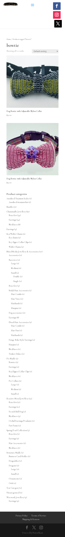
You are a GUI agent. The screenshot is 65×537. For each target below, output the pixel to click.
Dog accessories (15, 313)
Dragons (12, 465)
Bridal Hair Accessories (19, 290)
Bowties (12, 362)
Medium (14, 268)
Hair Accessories (16, 443)
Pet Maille (10, 358)
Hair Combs (16, 294)
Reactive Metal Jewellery (17, 398)
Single (16, 281)
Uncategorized (12, 492)
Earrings (12, 220)
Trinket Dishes (15, 354)
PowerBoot (38, 533)
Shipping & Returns (30, 519)
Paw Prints (13, 425)
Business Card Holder (18, 456)
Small (13, 273)
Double (16, 276)
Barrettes (13, 260)
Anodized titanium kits (18, 202)
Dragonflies (14, 461)
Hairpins (14, 308)
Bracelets (13, 215)
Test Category (12, 488)
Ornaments (14, 478)
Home (8, 39)
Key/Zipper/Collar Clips (19, 371)
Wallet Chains (15, 247)
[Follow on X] (58, 24)
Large (13, 263)
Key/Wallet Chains (14, 234)
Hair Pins (15, 330)
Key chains (13, 237)
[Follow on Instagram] (57, 15)
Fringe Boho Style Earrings (20, 340)
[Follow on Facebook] (57, 6)
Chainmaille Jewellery (16, 211)
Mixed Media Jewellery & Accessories (22, 251)
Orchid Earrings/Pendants (20, 421)
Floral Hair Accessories (19, 322)
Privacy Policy (22, 515)
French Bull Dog (16, 411)
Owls (11, 483)
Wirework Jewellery (15, 497)
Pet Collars (14, 381)
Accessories (14, 255)
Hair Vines (15, 299)
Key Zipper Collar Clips (19, 242)
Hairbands (15, 303)
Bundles (9, 207)
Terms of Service (38, 515)
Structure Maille (13, 452)
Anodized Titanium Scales (17, 198)
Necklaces (13, 224)
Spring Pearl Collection (16, 430)
